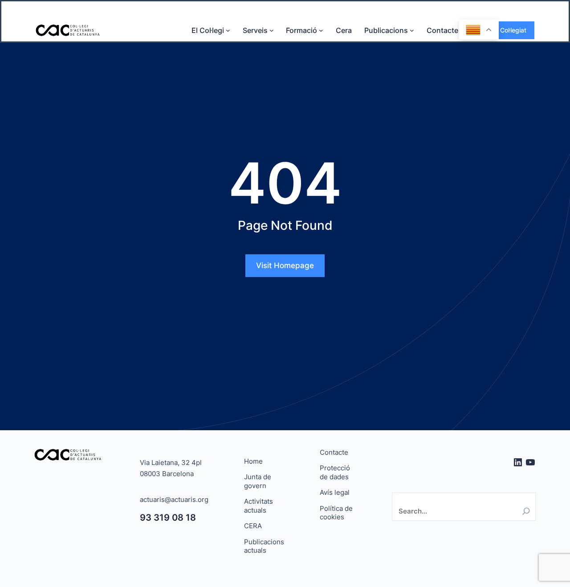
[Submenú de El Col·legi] (228, 30)
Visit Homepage (285, 265)
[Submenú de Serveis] (271, 30)
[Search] (526, 511)
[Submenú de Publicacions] (412, 30)
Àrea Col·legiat (505, 30)
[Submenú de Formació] (321, 30)
